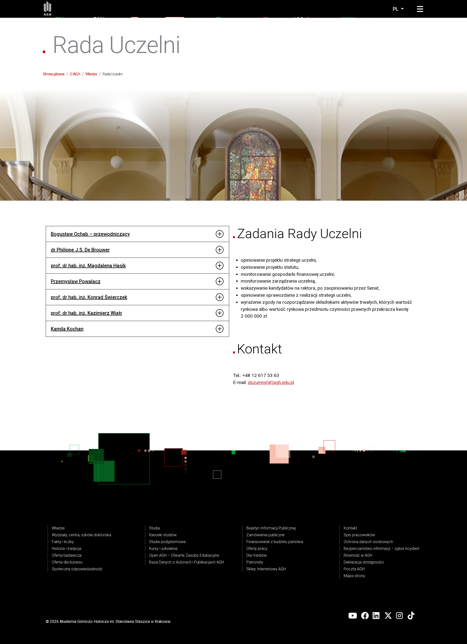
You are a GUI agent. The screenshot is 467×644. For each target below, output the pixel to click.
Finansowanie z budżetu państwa (274, 541)
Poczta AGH (354, 569)
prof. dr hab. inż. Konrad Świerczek (89, 297)
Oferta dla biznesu (67, 562)
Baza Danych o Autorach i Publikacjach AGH (186, 562)
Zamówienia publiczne (265, 535)
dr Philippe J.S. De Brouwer (80, 250)
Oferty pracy (257, 548)
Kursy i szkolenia (163, 548)
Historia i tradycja (66, 548)
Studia (154, 528)
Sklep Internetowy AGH (266, 569)
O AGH (75, 74)
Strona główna (53, 74)
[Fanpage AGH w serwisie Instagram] (400, 616)
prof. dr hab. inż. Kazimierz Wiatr (86, 313)
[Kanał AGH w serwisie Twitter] (388, 616)
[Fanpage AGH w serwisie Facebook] (365, 616)
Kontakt (350, 528)
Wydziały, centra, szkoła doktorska (81, 535)
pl (396, 9)
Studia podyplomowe (167, 541)
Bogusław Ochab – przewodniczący (90, 234)
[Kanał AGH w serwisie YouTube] (352, 616)
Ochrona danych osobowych (368, 541)
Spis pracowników (359, 535)
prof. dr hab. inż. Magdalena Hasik (88, 265)
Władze (91, 74)
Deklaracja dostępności (364, 562)
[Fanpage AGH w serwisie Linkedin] (376, 616)
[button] (420, 9)
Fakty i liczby (63, 541)
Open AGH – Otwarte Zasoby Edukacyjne (184, 555)
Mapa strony (354, 575)
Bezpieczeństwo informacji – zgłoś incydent (381, 548)
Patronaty (254, 562)
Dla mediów (256, 555)
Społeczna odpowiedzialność (77, 569)
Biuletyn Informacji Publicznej (271, 528)
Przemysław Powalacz (75, 281)
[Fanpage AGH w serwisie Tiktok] (411, 616)
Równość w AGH (358, 555)
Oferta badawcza (66, 555)
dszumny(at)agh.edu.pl (271, 382)
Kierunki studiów (163, 535)
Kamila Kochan (67, 329)
